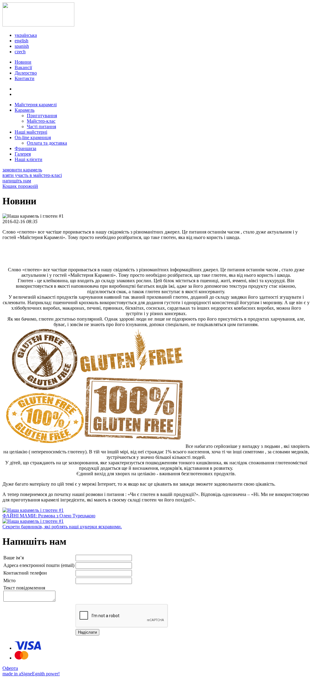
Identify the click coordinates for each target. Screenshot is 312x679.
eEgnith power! (45, 673)
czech (20, 51)
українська (26, 35)
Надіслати (87, 632)
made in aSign (16, 673)
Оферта (10, 668)
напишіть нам (16, 180)
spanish (22, 46)
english (21, 40)
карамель (22, 169)
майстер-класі (32, 175)
